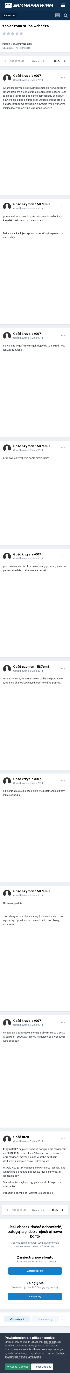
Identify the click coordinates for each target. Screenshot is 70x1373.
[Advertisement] (35, 154)
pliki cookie (50, 1341)
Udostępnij (18, 1319)
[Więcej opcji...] (63, 77)
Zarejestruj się (35, 1270)
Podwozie (24, 47)
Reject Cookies (42, 1366)
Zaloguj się (35, 1296)
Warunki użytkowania (29, 1356)
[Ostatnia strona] (65, 61)
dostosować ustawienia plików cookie (26, 1349)
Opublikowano (28, 80)
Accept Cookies (18, 1366)
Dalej (56, 61)
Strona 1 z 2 (38, 61)
